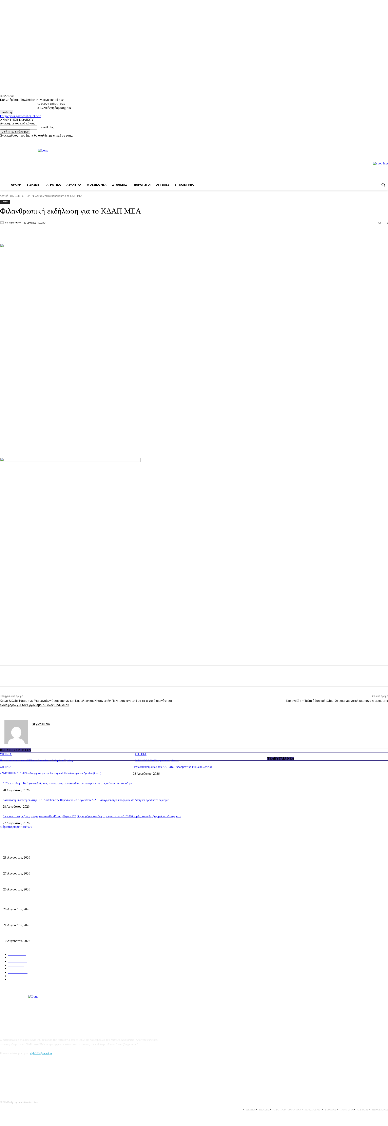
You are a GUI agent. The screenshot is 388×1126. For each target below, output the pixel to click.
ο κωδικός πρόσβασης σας (54, 107)
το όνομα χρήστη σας (51, 103)
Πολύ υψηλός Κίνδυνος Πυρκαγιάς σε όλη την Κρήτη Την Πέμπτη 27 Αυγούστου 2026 (54, 902)
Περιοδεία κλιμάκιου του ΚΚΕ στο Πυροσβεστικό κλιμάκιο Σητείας (36, 760)
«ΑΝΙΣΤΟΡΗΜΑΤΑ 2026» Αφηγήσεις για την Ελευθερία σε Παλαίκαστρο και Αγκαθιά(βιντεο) (50, 773)
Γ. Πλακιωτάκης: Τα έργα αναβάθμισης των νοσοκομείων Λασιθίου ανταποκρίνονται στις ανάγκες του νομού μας (68, 783)
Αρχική (4, 196)
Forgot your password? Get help (20, 116)
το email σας (45, 127)
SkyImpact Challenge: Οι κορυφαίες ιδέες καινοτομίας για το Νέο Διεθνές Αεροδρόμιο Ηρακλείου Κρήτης (65, 934)
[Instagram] (385, 140)
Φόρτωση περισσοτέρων (16, 826)
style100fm (14, 222)
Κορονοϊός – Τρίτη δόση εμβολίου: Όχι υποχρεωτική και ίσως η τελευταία (337, 701)
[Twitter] (53, 233)
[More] (68, 233)
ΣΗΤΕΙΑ (26, 196)
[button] (383, 184)
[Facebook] (380, 140)
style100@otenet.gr (41, 1053)
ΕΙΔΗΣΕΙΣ (15, 196)
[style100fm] (2, 223)
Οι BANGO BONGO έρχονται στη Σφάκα (157, 760)
